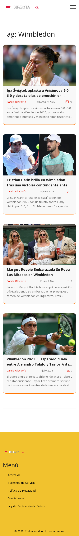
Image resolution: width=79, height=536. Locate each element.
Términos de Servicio (21, 482)
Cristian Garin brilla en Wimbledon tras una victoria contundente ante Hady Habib (37, 183)
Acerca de (14, 475)
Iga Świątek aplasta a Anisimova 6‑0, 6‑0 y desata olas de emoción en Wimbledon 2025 (38, 93)
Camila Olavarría (16, 102)
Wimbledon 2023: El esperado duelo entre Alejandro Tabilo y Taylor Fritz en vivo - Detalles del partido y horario (38, 362)
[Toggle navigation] (72, 7)
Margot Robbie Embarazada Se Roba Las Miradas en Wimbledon (38, 272)
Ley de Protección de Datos (26, 506)
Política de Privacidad (22, 490)
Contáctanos (16, 498)
